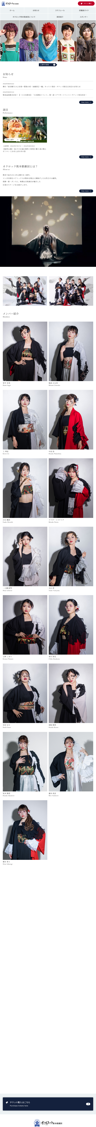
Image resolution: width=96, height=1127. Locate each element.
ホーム (12, 10)
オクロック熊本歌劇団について (24, 17)
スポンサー (84, 17)
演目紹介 (60, 17)
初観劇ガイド (84, 10)
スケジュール (60, 10)
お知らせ (36, 10)
